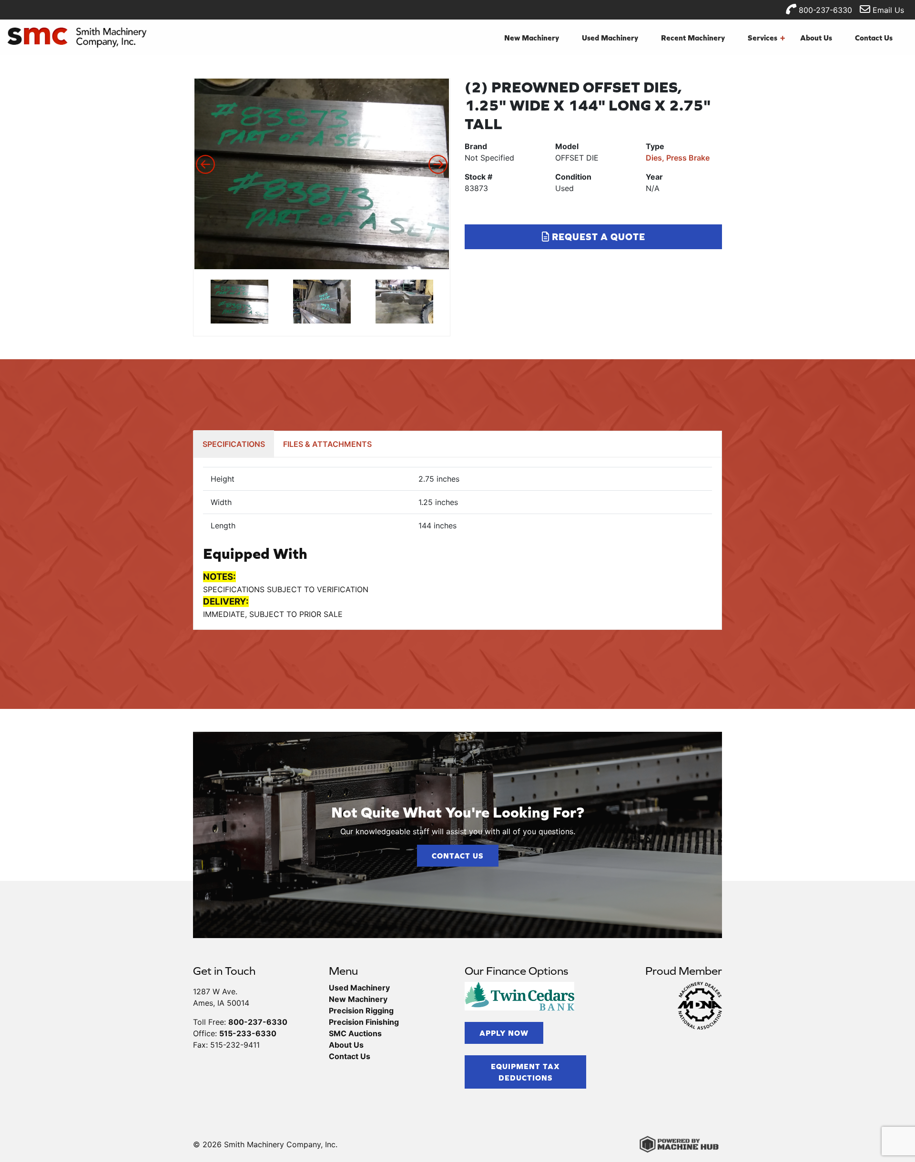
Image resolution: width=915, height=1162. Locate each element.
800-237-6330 (824, 10)
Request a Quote (597, 236)
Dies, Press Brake (678, 157)
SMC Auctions (355, 1033)
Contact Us (874, 37)
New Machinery (531, 37)
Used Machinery (610, 37)
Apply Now (504, 1033)
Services (766, 37)
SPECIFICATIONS (234, 444)
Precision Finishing (364, 1022)
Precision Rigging (361, 1010)
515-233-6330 (247, 1033)
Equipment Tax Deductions (525, 1072)
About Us (816, 37)
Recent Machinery (693, 37)
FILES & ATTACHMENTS (327, 444)
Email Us (887, 10)
